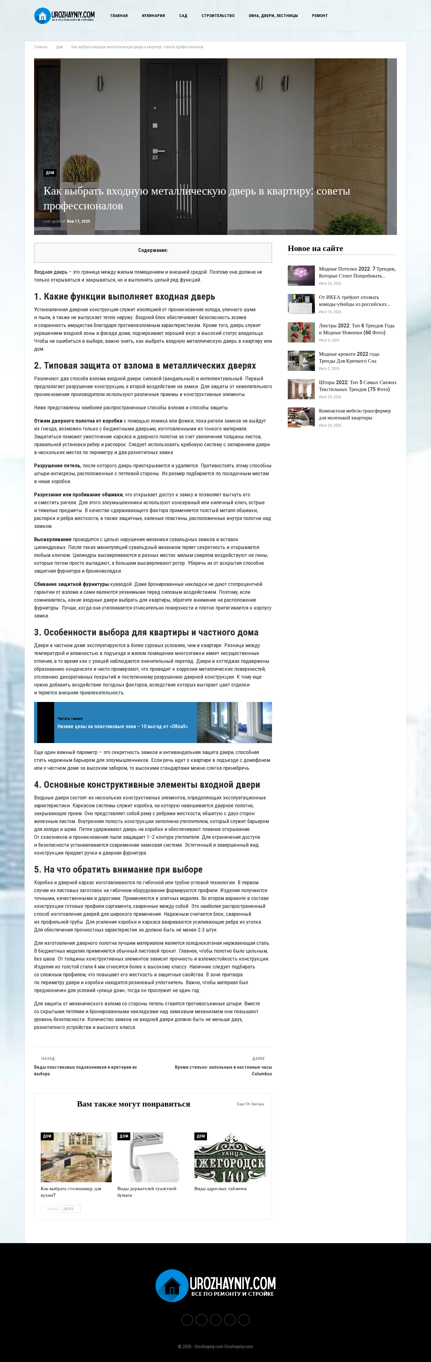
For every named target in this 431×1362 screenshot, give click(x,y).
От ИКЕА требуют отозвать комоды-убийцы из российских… (354, 301)
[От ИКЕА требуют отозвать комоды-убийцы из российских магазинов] (301, 304)
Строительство (218, 15)
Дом (50, 173)
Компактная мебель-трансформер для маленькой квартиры (355, 414)
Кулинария (153, 15)
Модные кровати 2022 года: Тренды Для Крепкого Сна (349, 357)
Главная (119, 15)
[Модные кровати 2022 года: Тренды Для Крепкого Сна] (301, 361)
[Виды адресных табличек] (229, 1157)
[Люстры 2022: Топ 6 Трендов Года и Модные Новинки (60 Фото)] (301, 332)
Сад (183, 15)
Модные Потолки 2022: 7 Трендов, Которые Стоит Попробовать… (357, 272)
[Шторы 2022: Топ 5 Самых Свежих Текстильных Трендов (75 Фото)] (301, 389)
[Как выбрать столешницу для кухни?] (76, 1157)
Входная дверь (51, 272)
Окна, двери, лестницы (273, 15)
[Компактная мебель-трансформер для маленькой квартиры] (301, 417)
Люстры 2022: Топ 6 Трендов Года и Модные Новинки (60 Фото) (356, 329)
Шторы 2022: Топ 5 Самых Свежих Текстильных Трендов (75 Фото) (358, 386)
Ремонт (320, 15)
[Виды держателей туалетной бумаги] (152, 1157)
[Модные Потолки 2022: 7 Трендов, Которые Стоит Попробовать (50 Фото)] (301, 276)
